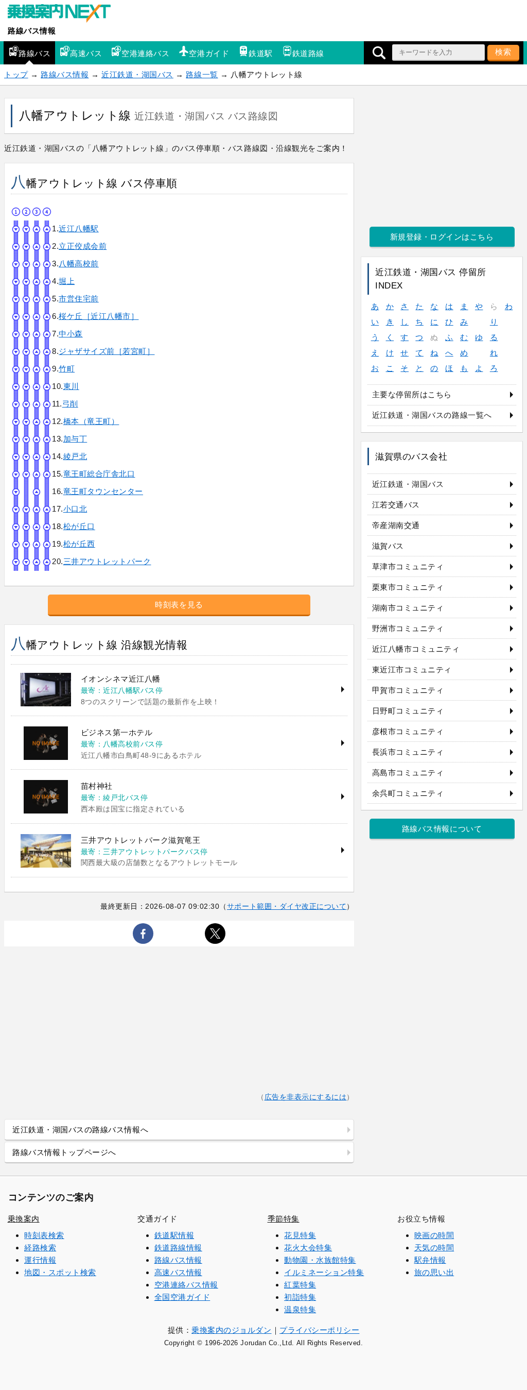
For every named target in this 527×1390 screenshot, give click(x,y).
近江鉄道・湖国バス (137, 74)
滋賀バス (388, 545)
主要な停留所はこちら (412, 394)
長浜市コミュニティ (408, 752)
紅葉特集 (300, 1284)
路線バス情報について (442, 828)
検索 (503, 51)
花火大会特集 (308, 1247)
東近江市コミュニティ (412, 669)
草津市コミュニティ (408, 566)
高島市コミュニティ (408, 772)
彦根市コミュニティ (408, 731)
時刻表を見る (179, 604)
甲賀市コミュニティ (408, 690)
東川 (71, 386)
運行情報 (40, 1260)
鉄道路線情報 (178, 1247)
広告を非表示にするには (306, 1097)
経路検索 (40, 1247)
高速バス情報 (178, 1272)
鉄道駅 (261, 53)
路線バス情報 (32, 30)
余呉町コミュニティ (408, 793)
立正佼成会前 (83, 246)
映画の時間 (434, 1235)
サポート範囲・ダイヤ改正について (287, 906)
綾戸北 (75, 456)
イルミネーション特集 (324, 1272)
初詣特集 (300, 1297)
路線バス (34, 53)
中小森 (71, 333)
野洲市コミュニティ (408, 628)
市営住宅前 (79, 298)
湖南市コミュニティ (408, 607)
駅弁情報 (430, 1260)
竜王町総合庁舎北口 (99, 473)
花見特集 (300, 1235)
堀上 (67, 281)
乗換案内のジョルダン (231, 1330)
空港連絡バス (145, 53)
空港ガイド (209, 53)
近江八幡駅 (79, 228)
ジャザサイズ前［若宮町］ (106, 351)
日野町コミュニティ (408, 710)
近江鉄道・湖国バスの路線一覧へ (432, 415)
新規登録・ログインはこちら (442, 236)
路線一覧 (202, 74)
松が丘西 (79, 543)
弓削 (70, 403)
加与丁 (75, 438)
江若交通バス (396, 504)
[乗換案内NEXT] (64, 14)
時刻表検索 (44, 1235)
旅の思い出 (434, 1272)
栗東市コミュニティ (408, 587)
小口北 (75, 508)
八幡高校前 (79, 263)
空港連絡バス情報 (186, 1284)
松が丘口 (79, 526)
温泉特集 (300, 1309)
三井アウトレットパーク (107, 561)
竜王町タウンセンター (103, 491)
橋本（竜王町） (91, 421)
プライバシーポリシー (319, 1330)
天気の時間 (434, 1247)
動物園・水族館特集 (320, 1260)
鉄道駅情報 (174, 1235)
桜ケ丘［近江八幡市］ (98, 316)
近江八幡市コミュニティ (416, 649)
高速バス (86, 53)
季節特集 (284, 1218)
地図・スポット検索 (60, 1272)
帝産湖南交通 (396, 525)
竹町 (67, 368)
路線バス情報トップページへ (64, 1152)
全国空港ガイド (182, 1297)
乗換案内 (24, 1218)
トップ (16, 74)
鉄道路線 (308, 53)
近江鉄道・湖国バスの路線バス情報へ (80, 1129)
